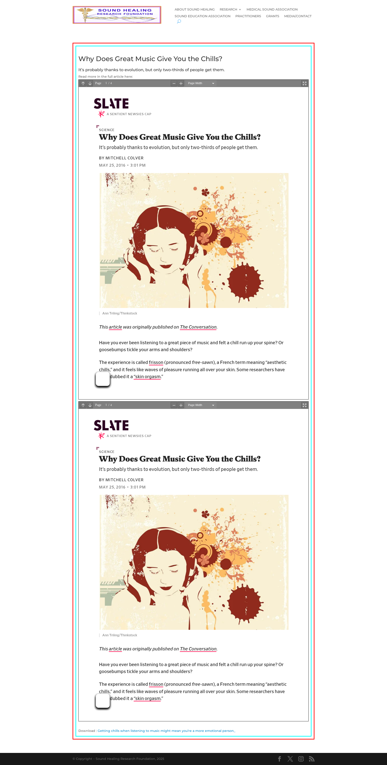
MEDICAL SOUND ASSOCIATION (272, 9)
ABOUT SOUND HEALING (195, 9)
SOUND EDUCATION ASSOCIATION (202, 16)
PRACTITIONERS (248, 16)
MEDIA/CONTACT (298, 16)
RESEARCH (228, 9)
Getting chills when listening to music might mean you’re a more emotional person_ (166, 731)
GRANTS (272, 16)
